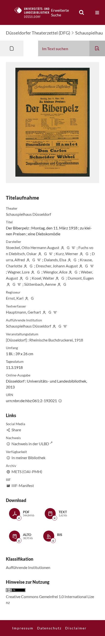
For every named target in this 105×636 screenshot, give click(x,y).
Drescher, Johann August (57, 265)
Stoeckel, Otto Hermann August (32, 247)
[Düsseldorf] (16, 340)
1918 (78, 340)
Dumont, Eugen (81, 278)
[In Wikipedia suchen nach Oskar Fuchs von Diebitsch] (51, 253)
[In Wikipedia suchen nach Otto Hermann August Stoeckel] (73, 247)
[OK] (81, 12)
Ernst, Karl (14, 298)
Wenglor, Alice (55, 272)
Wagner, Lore (19, 272)
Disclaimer (76, 628)
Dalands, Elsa (55, 259)
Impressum (22, 628)
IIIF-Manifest (22, 485)
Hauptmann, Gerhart (23, 312)
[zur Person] (62, 247)
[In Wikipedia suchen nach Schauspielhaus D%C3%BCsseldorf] (65, 326)
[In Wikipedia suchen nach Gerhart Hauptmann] (55, 312)
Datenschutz (49, 628)
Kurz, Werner (67, 253)
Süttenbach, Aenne (40, 284)
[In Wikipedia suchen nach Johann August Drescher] (92, 265)
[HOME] (34, 12)
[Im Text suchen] (97, 48)
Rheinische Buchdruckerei (51, 340)
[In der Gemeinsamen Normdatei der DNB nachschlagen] (68, 247)
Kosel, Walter (43, 278)
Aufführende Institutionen (28, 567)
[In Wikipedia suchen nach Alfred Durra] (39, 259)
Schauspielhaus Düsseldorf (28, 214)
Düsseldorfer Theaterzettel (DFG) (38, 32)
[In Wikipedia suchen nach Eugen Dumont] (19, 284)
